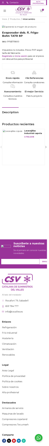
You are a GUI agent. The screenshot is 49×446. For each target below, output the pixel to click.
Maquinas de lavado (13, 413)
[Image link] (17, 282)
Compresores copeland (14, 419)
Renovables (8, 355)
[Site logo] (23, 10)
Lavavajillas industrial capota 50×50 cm (33, 133)
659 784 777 (12, 306)
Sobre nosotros (10, 387)
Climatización (9, 344)
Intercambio (29, 19)
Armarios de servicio (12, 408)
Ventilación (8, 349)
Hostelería (7, 338)
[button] (46, 147)
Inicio (4, 19)
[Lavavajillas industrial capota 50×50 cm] (12, 131)
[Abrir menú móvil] (4, 10)
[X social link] (9, 441)
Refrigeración (9, 327)
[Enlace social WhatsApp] (24, 441)
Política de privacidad (13, 376)
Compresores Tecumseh (15, 424)
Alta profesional (38, 2)
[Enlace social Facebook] (4, 441)
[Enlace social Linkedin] (19, 441)
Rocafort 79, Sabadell (17, 300)
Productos (15, 19)
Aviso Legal (8, 370)
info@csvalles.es (14, 311)
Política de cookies (12, 381)
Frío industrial (9, 333)
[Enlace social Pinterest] (14, 441)
